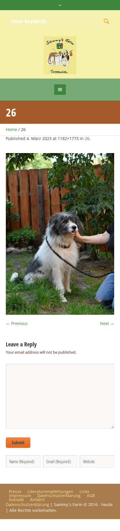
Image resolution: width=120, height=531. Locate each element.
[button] (10, 520)
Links (84, 492)
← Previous (17, 323)
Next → (107, 323)
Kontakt (16, 500)
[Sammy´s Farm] (60, 55)
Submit (18, 442)
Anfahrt (37, 500)
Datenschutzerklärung (59, 496)
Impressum (20, 496)
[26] (60, 234)
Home (11, 129)
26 (87, 138)
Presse (15, 492)
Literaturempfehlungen (50, 492)
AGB (91, 496)
